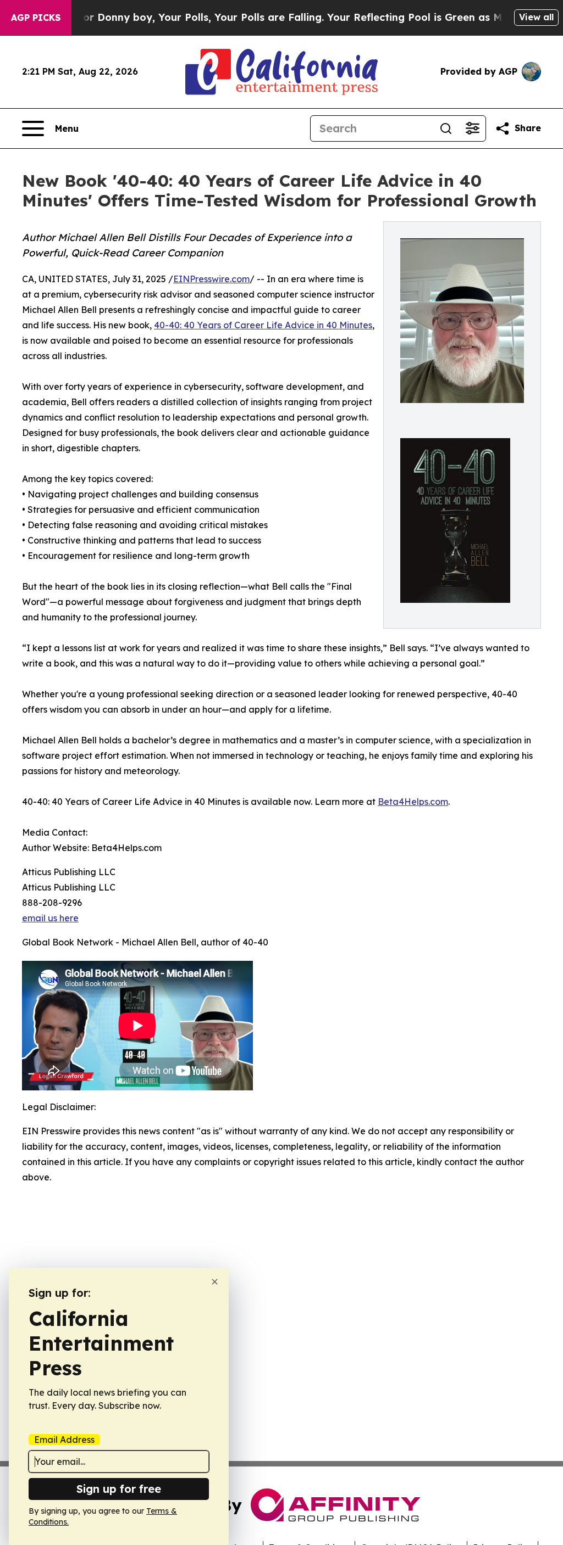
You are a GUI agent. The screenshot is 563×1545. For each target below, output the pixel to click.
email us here (50, 918)
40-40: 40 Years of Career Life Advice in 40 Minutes (263, 325)
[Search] (446, 128)
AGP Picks (35, 17)
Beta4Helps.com (413, 801)
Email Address (64, 1439)
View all (536, 17)
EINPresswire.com (211, 278)
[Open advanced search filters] (472, 128)
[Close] (214, 1282)
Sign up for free (118, 1489)
